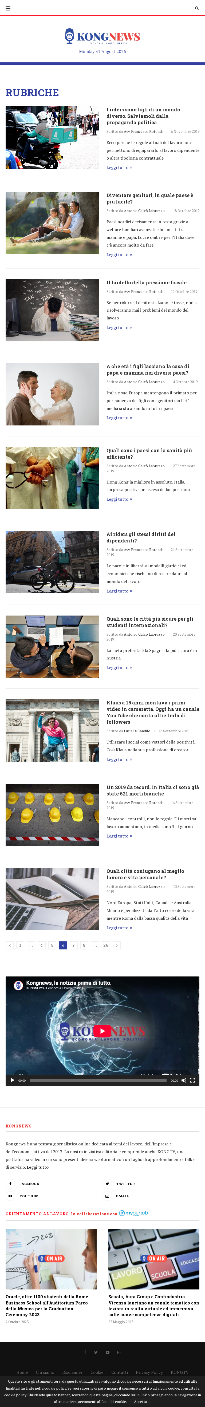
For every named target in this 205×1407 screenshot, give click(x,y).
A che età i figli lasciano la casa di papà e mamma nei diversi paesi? (148, 369)
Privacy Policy (149, 1372)
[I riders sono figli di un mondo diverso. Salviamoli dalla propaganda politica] (52, 137)
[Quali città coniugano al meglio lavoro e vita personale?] (52, 899)
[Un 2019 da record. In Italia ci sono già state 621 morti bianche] (52, 815)
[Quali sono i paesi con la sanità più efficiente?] (52, 478)
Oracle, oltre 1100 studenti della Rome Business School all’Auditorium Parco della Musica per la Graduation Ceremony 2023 (47, 1305)
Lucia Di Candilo (137, 730)
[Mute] (184, 1080)
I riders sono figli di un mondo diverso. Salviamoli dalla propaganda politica (143, 116)
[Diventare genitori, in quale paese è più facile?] (52, 223)
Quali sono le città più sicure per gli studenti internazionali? (150, 622)
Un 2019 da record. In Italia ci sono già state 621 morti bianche (153, 790)
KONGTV (180, 1372)
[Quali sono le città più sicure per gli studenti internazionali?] (52, 647)
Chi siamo (45, 1372)
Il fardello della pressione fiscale (147, 282)
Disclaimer (72, 1372)
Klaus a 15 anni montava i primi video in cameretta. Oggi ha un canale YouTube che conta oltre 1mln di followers (153, 712)
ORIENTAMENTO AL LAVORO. (38, 1213)
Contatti (119, 1372)
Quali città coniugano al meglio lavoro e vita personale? (145, 874)
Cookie (96, 1372)
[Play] (12, 1080)
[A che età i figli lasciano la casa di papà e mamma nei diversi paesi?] (52, 394)
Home (22, 1372)
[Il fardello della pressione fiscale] (52, 310)
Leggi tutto (117, 167)
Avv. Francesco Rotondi (143, 131)
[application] (102, 1031)
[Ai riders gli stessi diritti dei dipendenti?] (52, 562)
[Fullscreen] (192, 1080)
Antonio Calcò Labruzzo (144, 210)
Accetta (140, 1401)
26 (105, 945)
